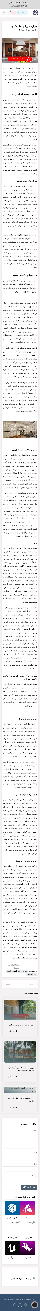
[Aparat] (25, 1305)
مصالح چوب (31, 974)
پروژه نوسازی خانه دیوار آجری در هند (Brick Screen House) (20, 1069)
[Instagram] (15, 1305)
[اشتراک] (6, 25)
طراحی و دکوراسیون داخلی (17, 971)
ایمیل (34, 1164)
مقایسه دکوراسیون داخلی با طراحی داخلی (20, 1099)
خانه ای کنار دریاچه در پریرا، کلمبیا (21, 1025)
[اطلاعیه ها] (13, 13)
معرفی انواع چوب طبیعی (18, 698)
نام (35, 1153)
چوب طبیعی (30, 148)
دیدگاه (34, 1130)
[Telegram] (20, 1305)
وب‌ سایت (33, 1176)
